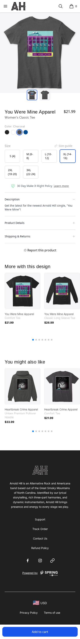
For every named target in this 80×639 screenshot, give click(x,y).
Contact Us (40, 538)
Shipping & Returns (17, 236)
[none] (63, 146)
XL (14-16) (67, 156)
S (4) (12, 156)
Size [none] (7, 146)
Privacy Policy (29, 612)
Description (12, 199)
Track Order (40, 529)
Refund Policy (40, 548)
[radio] (12, 156)
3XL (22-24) (30, 172)
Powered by (30, 573)
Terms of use (52, 612)
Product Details (14, 223)
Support (40, 519)
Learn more (61, 186)
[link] (22, 291)
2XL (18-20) (12, 172)
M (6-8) (29, 156)
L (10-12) (48, 156)
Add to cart (40, 632)
